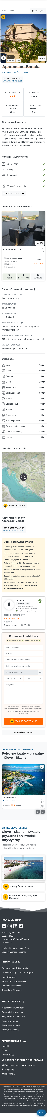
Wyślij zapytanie (25, 721)
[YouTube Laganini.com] (15, 926)
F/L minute (38, 278)
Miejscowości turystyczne (13, 1008)
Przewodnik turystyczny (12, 1012)
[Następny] (40, 779)
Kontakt (5, 1046)
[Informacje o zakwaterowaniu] (42, 801)
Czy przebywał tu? (12, 79)
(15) (41, 243)
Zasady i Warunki (9, 952)
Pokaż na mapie (17, 505)
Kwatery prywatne (10, 1021)
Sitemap (22, 952)
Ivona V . (10, 57)
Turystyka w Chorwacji (12, 990)
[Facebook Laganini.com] (4, 926)
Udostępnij (38, 11)
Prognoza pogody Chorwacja (15, 968)
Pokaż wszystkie (13, 193)
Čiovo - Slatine (8, 11)
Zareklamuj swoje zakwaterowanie (19, 1065)
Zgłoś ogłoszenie (24, 732)
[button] (23, 477)
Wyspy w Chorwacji (10, 1030)
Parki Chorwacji (9, 977)
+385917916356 (11, 618)
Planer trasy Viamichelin (13, 986)
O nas (4, 1050)
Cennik (9, 278)
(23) (43, 58)
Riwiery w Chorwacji (11, 1025)
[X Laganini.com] (21, 926)
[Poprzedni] (7, 779)
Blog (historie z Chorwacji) (13, 1017)
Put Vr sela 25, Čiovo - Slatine (16, 73)
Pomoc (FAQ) (8, 1055)
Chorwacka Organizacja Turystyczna (18, 972)
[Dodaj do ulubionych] (42, 767)
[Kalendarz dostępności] (42, 806)
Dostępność (23, 278)
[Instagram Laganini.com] (10, 926)
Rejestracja (9, 1074)
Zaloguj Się (8, 1069)
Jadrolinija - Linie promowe (14, 981)
